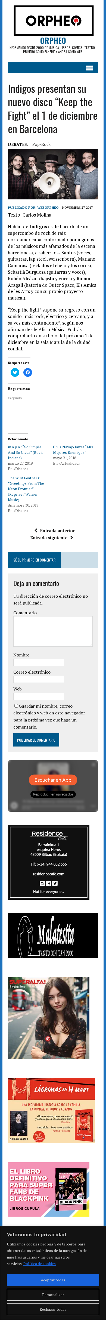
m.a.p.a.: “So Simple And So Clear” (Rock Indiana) (25, 452)
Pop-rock (41, 144)
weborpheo (48, 207)
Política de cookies (39, 1263)
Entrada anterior (57, 530)
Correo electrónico (32, 672)
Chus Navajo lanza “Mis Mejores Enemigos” (73, 449)
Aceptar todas (53, 1279)
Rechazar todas (53, 1309)
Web (17, 689)
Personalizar (53, 1294)
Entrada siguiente (48, 538)
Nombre (21, 655)
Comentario (25, 613)
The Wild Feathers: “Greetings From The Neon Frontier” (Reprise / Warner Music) (26, 488)
